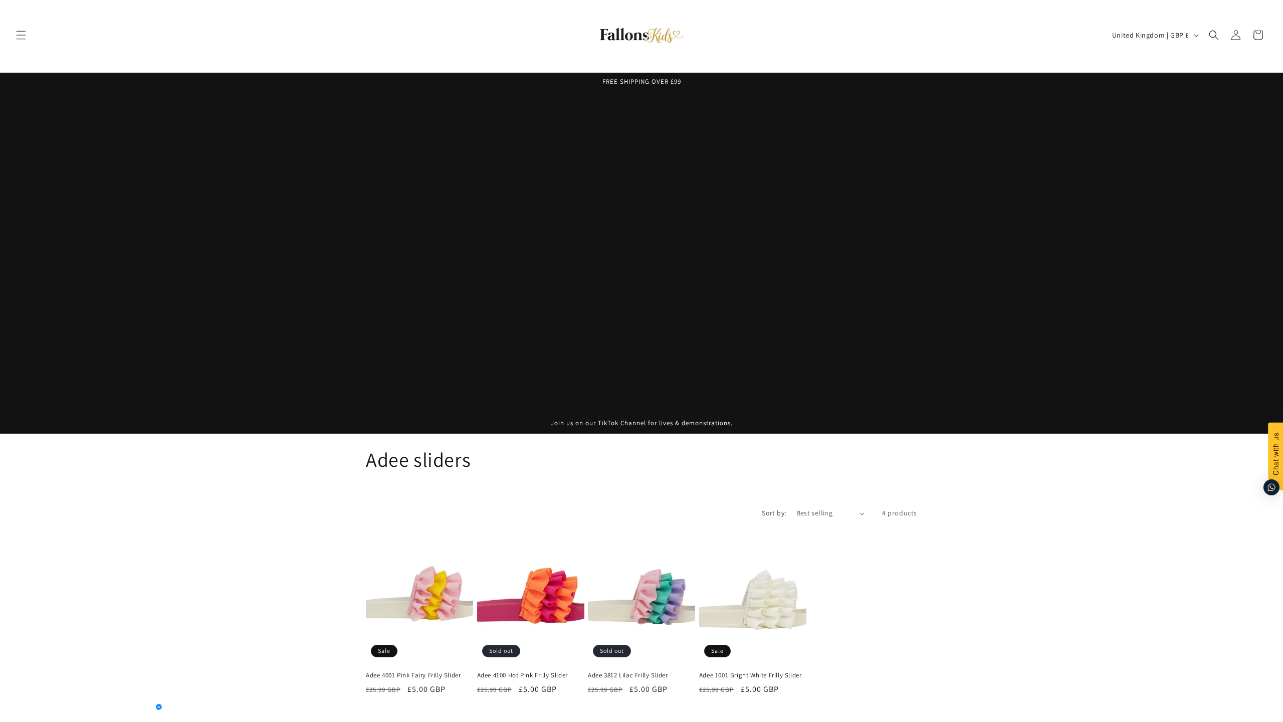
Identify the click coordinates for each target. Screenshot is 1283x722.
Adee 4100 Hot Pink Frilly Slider (522, 675)
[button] (21, 35)
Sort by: (774, 512)
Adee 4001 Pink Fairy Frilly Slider (413, 675)
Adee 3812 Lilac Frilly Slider (628, 675)
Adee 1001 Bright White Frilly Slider (750, 675)
